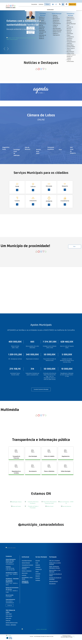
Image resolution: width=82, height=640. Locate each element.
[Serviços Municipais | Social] (17, 181)
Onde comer (8, 618)
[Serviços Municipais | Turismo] (17, 195)
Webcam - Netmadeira (11, 624)
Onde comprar (9, 616)
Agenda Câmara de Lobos (12, 622)
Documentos (34, 4)
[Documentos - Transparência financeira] (16, 446)
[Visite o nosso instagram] (53, 4)
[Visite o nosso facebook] (56, 4)
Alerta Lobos (25, 573)
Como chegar (9, 613)
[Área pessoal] (63, 4)
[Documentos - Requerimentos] (16, 461)
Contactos (41, 4)
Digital (47, 4)
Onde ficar (8, 620)
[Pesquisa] (59, 4)
